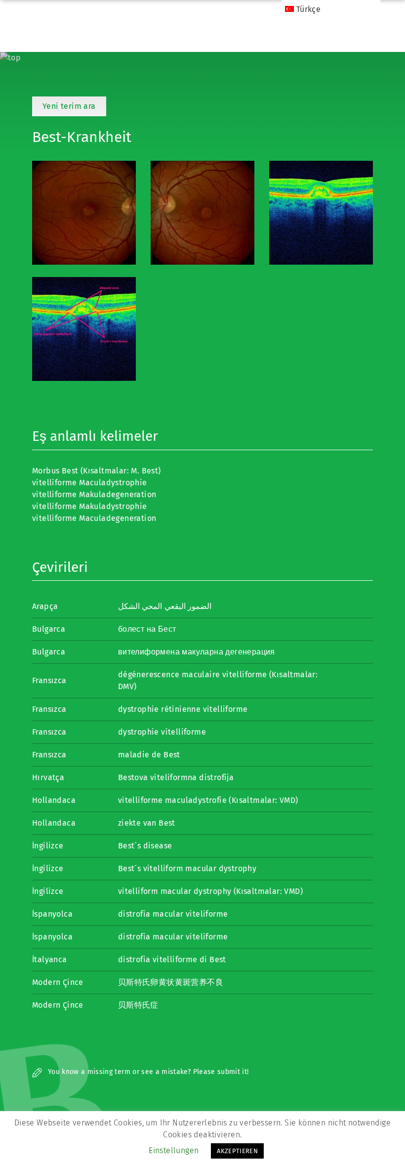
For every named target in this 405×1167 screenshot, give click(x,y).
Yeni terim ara (69, 106)
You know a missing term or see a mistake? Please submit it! (147, 1072)
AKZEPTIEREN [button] (237, 1151)
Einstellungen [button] (174, 1150)
